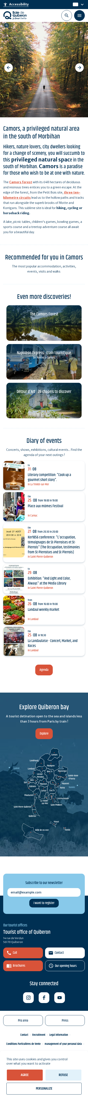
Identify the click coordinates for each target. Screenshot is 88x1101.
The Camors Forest (44, 314)
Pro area (23, 1020)
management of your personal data (63, 1044)
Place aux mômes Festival (45, 506)
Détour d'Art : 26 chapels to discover (44, 391)
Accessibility (16, 4)
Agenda (44, 670)
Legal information (58, 1035)
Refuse (63, 1075)
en (75, 4)
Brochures (19, 965)
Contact (59, 952)
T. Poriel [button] (6, 25)
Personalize (44, 1088)
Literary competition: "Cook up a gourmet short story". (49, 477)
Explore (44, 733)
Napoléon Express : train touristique (44, 353)
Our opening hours (66, 966)
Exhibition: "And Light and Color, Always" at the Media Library (49, 580)
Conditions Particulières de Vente (23, 1044)
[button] (8, 67)
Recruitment (38, 1035)
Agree (25, 1075)
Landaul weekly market (43, 610)
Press (65, 1020)
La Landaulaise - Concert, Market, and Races (53, 643)
